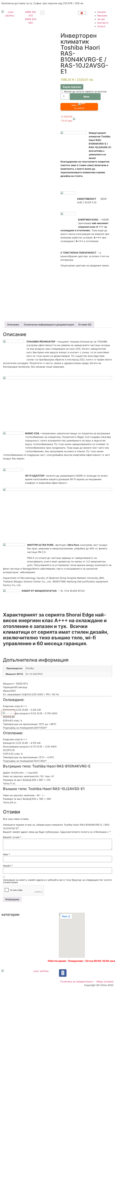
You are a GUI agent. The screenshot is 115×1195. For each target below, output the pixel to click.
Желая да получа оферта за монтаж (85, 91)
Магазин (102, 15)
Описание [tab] (13, 324)
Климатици (8, 932)
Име (6, 854)
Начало (101, 11)
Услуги (101, 26)
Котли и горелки (40, 920)
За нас (101, 19)
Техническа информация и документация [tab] (49, 324)
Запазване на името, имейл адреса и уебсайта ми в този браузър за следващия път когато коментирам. (57, 881)
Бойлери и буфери (12, 921)
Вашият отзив (12, 837)
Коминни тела (38, 914)
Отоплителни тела (41, 935)
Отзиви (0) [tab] (84, 324)
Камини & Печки (11, 926)
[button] (42, 12)
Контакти (102, 22)
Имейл (8, 865)
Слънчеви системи (41, 941)
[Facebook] (62, 973)
